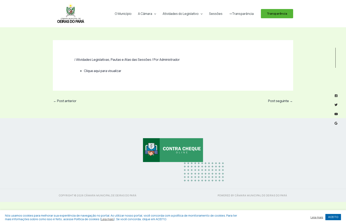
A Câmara (145, 13)
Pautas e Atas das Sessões (131, 59)
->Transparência (241, 13)
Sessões (215, 13)
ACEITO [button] (333, 217)
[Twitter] (336, 104)
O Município (123, 13)
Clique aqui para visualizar (102, 71)
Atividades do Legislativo (181, 13)
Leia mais (107, 219)
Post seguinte (280, 101)
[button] (154, 14)
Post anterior (64, 101)
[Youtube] (336, 114)
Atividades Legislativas (92, 59)
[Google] (336, 123)
